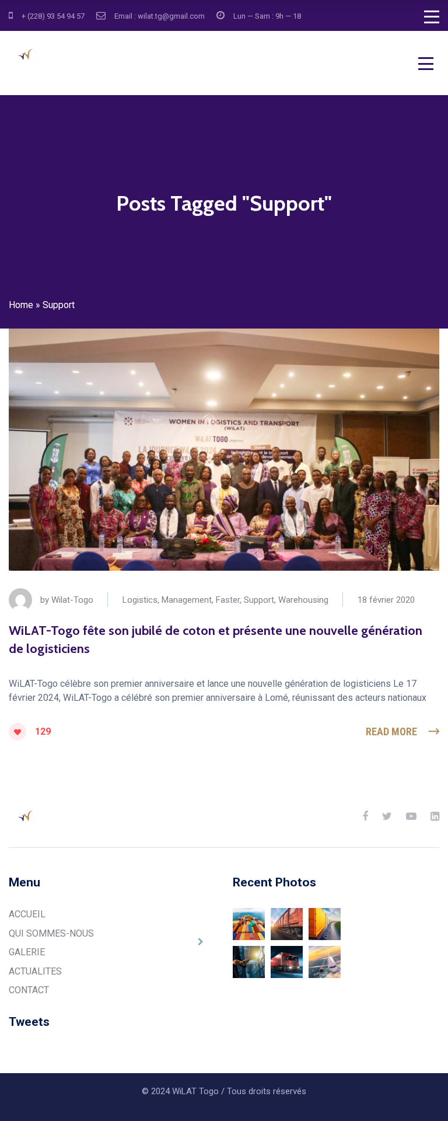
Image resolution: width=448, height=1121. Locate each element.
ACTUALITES (35, 971)
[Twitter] (387, 816)
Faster (228, 600)
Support (259, 600)
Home (21, 304)
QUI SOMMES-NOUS (51, 933)
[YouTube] (411, 816)
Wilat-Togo (72, 600)
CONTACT (29, 990)
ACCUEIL (27, 914)
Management (187, 600)
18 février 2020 (386, 600)
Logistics (140, 600)
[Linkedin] (434, 816)
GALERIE (27, 952)
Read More (391, 731)
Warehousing (303, 600)
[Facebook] (365, 816)
